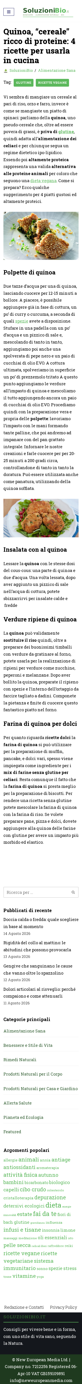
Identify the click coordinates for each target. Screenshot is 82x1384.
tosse (7, 1277)
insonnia (50, 1230)
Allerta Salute (17, 1103)
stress (70, 1268)
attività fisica (20, 1174)
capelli (11, 1189)
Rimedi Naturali (19, 1059)
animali (28, 1159)
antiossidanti (19, 1167)
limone (67, 1230)
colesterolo (55, 1190)
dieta (53, 1204)
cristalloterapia (18, 1197)
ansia (45, 1160)
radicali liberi (39, 1246)
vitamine (24, 1275)
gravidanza (37, 1222)
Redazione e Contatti (24, 1307)
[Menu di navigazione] (8, 12)
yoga (40, 1277)
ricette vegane (52, 82)
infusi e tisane (22, 1229)
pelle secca (17, 1245)
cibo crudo (33, 1189)
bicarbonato (36, 1182)
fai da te (44, 1213)
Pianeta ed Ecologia (23, 1117)
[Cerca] (73, 892)
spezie (21, 321)
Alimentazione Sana (56, 70)
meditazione (27, 1238)
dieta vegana (43, 180)
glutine (23, 82)
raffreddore (56, 1246)
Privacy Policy (63, 1307)
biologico (59, 1182)
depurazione (50, 1197)
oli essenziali (52, 1237)
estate (24, 1214)
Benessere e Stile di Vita (27, 1045)
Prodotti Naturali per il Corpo (32, 1074)
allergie (10, 1160)
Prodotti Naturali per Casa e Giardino (40, 1088)
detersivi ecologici (24, 1206)
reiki (69, 1246)
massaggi (10, 1238)
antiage (60, 1159)
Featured (12, 1131)
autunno (48, 1175)
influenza (54, 1222)
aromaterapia (47, 1168)
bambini (13, 1182)
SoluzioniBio (21, 70)
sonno (42, 1268)
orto (70, 1238)
